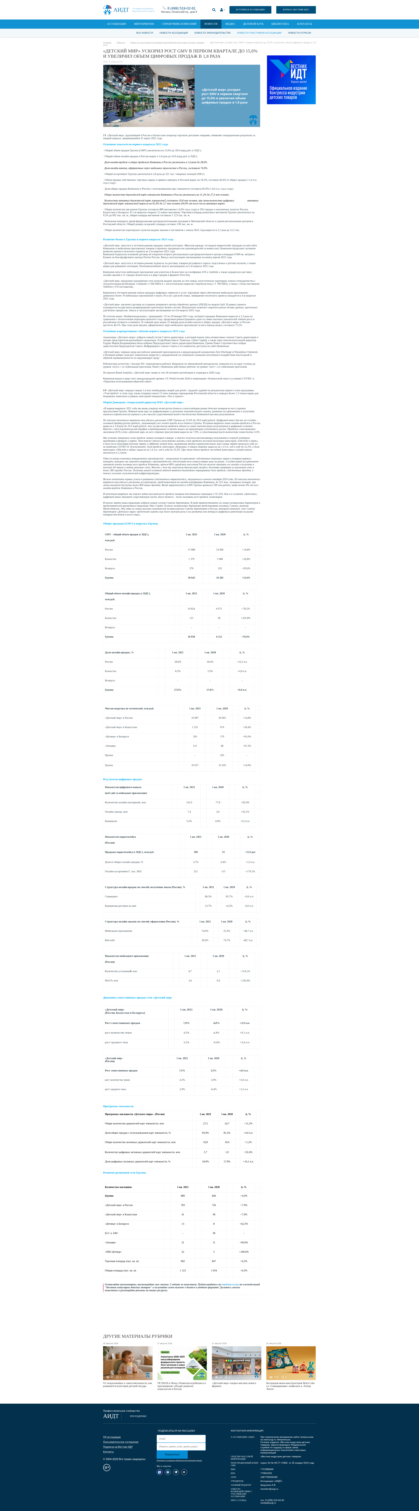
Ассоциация (116, 23)
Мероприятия (144, 23)
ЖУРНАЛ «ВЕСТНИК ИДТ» (296, 9)
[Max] (160, 1472)
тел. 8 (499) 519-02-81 (272, 1500)
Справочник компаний (179, 23)
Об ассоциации (112, 1437)
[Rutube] (184, 1472)
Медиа (230, 23)
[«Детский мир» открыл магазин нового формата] (236, 1363)
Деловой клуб (253, 23)
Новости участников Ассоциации (259, 32)
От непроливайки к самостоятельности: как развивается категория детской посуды (127, 1384)
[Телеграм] (176, 1472)
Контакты (304, 23)
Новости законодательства (212, 32)
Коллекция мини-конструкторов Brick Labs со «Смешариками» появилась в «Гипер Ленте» (290, 1386)
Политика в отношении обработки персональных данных (179, 1460)
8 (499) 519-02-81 (181, 8)
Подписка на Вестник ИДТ (118, 1446)
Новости (211, 23)
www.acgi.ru (270, 1439)
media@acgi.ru (268, 1502)
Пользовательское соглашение (120, 1442)
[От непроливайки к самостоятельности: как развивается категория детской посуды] (128, 1363)
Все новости (144, 32)
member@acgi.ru (269, 1489)
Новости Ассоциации (174, 32)
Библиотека (280, 23)
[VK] (168, 1472)
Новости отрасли (299, 32)
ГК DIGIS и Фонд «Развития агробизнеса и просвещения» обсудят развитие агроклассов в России (181, 1386)
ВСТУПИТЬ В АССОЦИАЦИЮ (250, 9)
